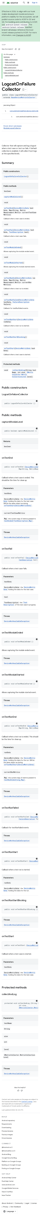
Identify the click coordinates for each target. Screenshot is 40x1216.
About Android (7, 1203)
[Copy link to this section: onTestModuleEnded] (25, 633)
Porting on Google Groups (11, 1168)
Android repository (8, 1120)
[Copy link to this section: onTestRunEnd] (18, 717)
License (34, 1203)
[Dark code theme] (36, 401)
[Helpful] (15, 49)
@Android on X (7, 1147)
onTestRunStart (10, 320)
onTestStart (9, 348)
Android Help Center (9, 1178)
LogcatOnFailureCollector (15, 176)
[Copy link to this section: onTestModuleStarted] (26, 675)
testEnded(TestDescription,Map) (18, 521)
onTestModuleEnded (12, 247)
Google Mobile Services (10, 1188)
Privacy (5, 1207)
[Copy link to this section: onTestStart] (16, 936)
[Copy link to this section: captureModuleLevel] (25, 422)
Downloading (6, 1127)
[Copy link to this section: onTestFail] (14, 549)
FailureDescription (21, 302)
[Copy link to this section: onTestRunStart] (20, 852)
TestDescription (16, 232)
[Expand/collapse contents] (14, 54)
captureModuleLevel (12, 197)
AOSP (4, 45)
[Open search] (24, 2)
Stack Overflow (7, 1192)
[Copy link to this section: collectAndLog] (19, 994)
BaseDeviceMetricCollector (23, 97)
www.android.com (8, 1185)
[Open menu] (3, 2)
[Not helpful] (19, 49)
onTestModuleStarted (13, 263)
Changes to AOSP (23, 35)
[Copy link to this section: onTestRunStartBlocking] (28, 900)
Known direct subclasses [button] (13, 127)
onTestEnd (8, 208)
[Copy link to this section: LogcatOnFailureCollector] (30, 394)
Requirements (7, 1124)
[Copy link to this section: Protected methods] (29, 987)
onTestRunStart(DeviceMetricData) (19, 765)
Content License (26, 1102)
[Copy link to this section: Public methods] (24, 415)
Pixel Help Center (8, 1181)
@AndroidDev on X (8, 1151)
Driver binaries (7, 1138)
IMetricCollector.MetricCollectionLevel (22, 374)
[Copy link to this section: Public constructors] (29, 388)
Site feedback (15, 1207)
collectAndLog (19, 370)
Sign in (34, 3)
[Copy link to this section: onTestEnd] (15, 458)
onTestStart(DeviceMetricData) (17, 506)
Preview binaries (7, 1131)
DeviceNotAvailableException (16, 537)
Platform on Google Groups (11, 1161)
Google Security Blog (9, 1158)
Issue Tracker (6, 1195)
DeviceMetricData (21, 208)
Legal (27, 1203)
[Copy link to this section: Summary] (16, 163)
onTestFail (9, 230)
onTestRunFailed (11, 300)
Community (19, 1203)
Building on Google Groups (11, 1165)
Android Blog (6, 1154)
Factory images (7, 1135)
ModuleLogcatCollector (12, 128)
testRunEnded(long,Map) (14, 780)
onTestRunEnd (10, 278)
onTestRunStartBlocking (14, 337)
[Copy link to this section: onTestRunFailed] (20, 808)
